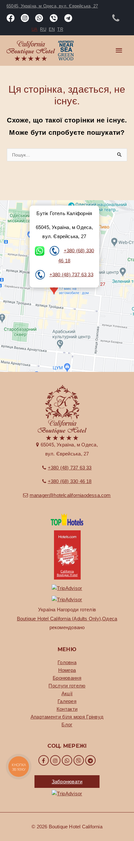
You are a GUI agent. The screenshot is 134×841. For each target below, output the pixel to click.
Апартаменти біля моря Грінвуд (67, 717)
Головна (67, 662)
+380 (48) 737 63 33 (71, 274)
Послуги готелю (66, 685)
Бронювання (67, 678)
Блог (66, 724)
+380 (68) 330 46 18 (70, 481)
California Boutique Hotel (67, 573)
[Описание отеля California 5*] (67, 519)
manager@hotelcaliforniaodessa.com (70, 495)
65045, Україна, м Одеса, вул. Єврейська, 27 (52, 6)
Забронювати (67, 781)
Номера (67, 670)
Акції (67, 693)
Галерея (67, 701)
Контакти (67, 709)
